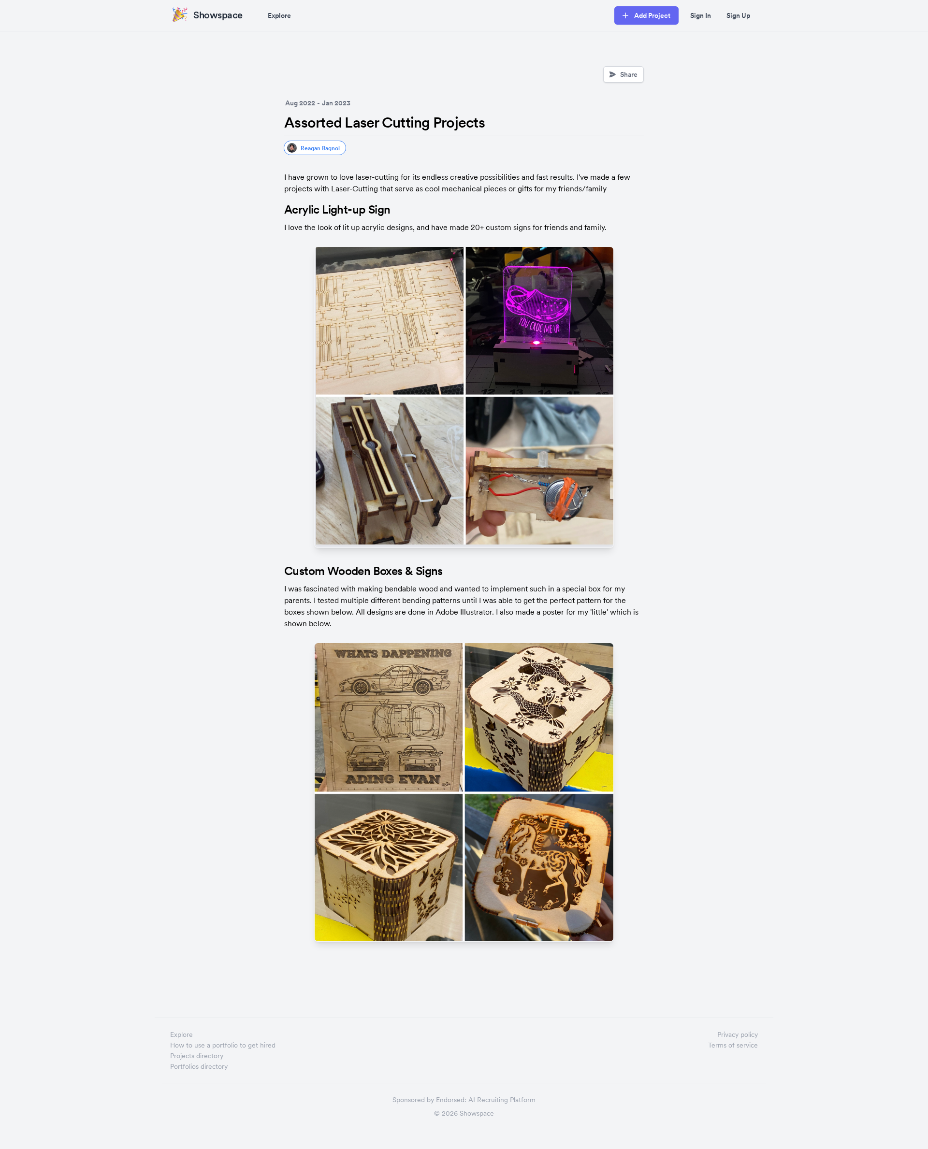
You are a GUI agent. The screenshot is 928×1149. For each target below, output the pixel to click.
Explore (279, 15)
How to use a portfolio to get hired (223, 1045)
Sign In (700, 15)
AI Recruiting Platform (502, 1099)
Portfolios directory (199, 1066)
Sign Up (738, 15)
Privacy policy (737, 1034)
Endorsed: (451, 1099)
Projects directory (196, 1055)
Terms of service (733, 1045)
